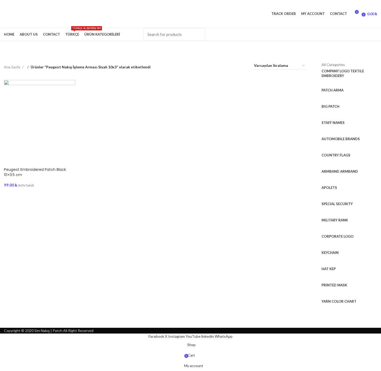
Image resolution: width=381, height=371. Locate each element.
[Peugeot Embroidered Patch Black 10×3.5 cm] (39, 115)
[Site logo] (4, 13)
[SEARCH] (198, 34)
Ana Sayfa (12, 67)
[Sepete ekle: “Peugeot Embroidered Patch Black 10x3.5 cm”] (10, 158)
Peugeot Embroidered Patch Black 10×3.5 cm (35, 172)
